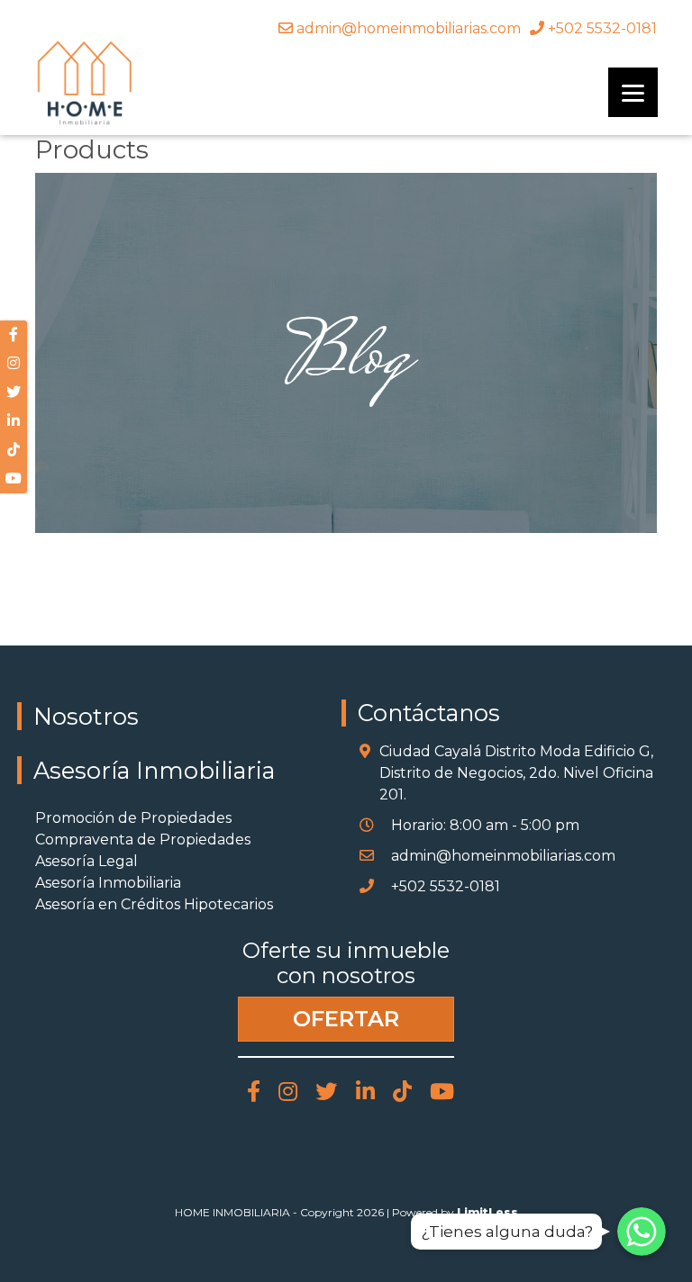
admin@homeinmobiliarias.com (407, 28)
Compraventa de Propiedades (142, 839)
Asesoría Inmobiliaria (154, 770)
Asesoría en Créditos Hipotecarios (154, 904)
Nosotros (86, 716)
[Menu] (633, 92)
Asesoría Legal (86, 861)
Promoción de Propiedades (133, 817)
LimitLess (487, 1212)
